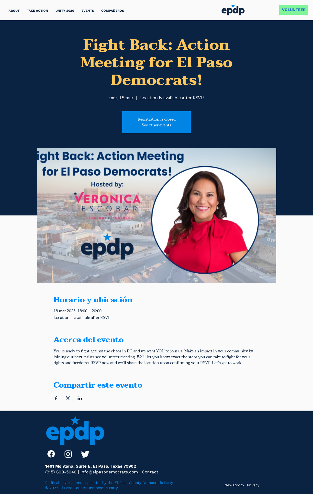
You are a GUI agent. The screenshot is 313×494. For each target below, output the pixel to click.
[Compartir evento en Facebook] (56, 398)
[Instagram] (68, 454)
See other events (156, 125)
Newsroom (234, 485)
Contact (150, 472)
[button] (37, 10)
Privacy (253, 485)
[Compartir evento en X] (68, 398)
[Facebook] (51, 454)
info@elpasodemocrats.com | (110, 472)
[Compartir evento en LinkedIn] (80, 398)
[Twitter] (85, 454)
